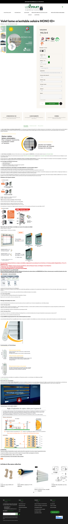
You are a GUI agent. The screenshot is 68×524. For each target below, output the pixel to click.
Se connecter (52, 503)
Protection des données (23, 507)
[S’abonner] (16, 514)
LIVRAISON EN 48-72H (11, 116)
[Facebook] (19, 514)
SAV (19, 511)
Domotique (26, 12)
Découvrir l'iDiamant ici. (4, 379)
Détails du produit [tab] (33, 125)
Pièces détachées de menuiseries (57, 12)
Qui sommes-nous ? (22, 503)
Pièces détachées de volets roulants (39, 12)
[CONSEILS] (56, 114)
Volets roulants (7, 12)
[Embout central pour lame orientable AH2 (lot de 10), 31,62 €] (42, 479)
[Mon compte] (60, 7)
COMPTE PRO (36, 14)
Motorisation (18, 12)
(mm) (42, 54)
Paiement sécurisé (22, 505)
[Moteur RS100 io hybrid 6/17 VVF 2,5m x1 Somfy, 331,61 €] (26, 476)
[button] (58, 7)
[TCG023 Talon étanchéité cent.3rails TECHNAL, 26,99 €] (60, 476)
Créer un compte (53, 505)
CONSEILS (56, 116)
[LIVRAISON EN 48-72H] (11, 114)
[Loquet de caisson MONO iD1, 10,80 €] (8, 476)
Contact (30, 14)
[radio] (40, 51)
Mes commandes (53, 507)
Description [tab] (26, 125)
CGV (19, 509)
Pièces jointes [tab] (40, 125)
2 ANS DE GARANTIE (34, 116)
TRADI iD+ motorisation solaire (29, 155)
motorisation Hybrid (43, 155)
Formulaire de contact (38, 507)
